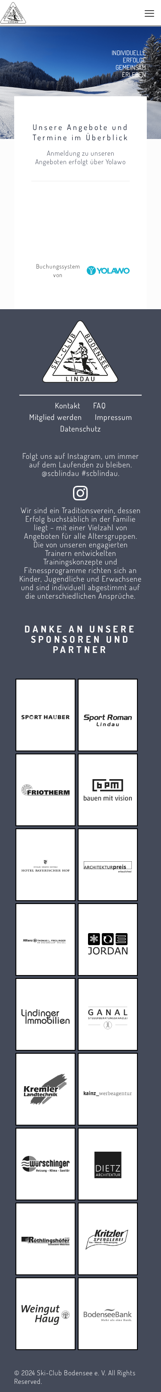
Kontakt (67, 405)
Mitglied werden (55, 417)
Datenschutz (80, 428)
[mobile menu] (149, 13)
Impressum (113, 417)
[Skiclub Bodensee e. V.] (13, 13)
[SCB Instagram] (80, 493)
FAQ (99, 405)
